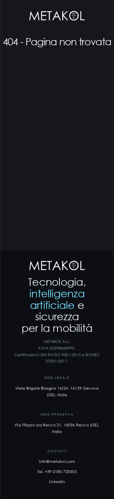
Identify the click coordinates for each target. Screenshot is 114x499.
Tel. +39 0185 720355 (57, 471)
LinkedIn (57, 481)
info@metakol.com (57, 461)
